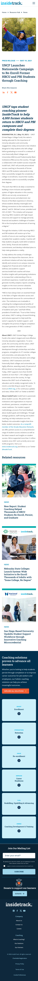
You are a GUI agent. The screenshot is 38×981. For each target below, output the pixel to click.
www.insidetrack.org (9, 447)
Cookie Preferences (20, 975)
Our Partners (19, 947)
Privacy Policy (19, 964)
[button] (33, 3)
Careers (19, 929)
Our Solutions (19, 943)
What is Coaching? (19, 939)
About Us (19, 920)
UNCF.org (11, 389)
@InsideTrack (7, 449)
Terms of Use (20, 969)
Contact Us (19, 925)
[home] (12, 3)
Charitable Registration (20, 958)
